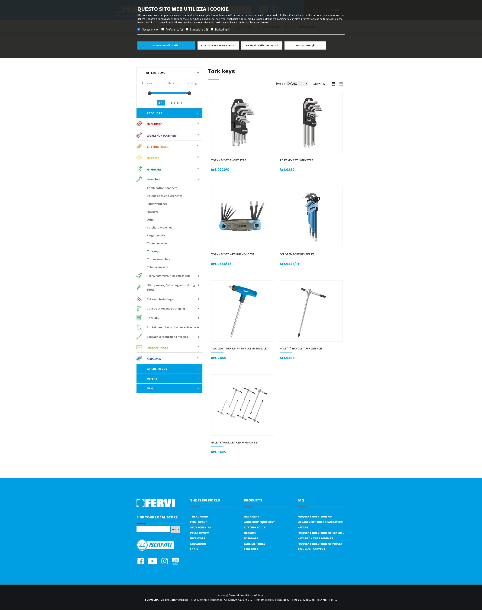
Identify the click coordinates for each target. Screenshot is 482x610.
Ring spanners (156, 235)
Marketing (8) (222, 29)
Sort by (280, 83)
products (154, 113)
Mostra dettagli (305, 45)
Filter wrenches (157, 204)
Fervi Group (198, 522)
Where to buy (157, 369)
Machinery (251, 516)
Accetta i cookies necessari (262, 45)
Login (194, 549)
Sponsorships (200, 527)
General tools (254, 544)
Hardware (251, 538)
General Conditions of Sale (246, 595)
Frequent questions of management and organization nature (320, 522)
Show (316, 84)
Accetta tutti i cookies (166, 45)
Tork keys (153, 251)
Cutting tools (255, 527)
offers (152, 378)
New (150, 388)
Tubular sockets (157, 267)
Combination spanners (162, 188)
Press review (199, 533)
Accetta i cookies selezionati (218, 45)
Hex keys (152, 211)
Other (151, 219)
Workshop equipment (259, 522)
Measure (250, 533)
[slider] (150, 93)
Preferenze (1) (174, 29)
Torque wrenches (158, 259)
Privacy (222, 595)
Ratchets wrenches (159, 227)
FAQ (300, 500)
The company (199, 516)
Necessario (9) (150, 29)
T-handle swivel (157, 243)
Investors (197, 538)
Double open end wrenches (164, 196)
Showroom (198, 544)
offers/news (155, 73)
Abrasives (251, 549)
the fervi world (205, 500)
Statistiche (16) (199, 29)
